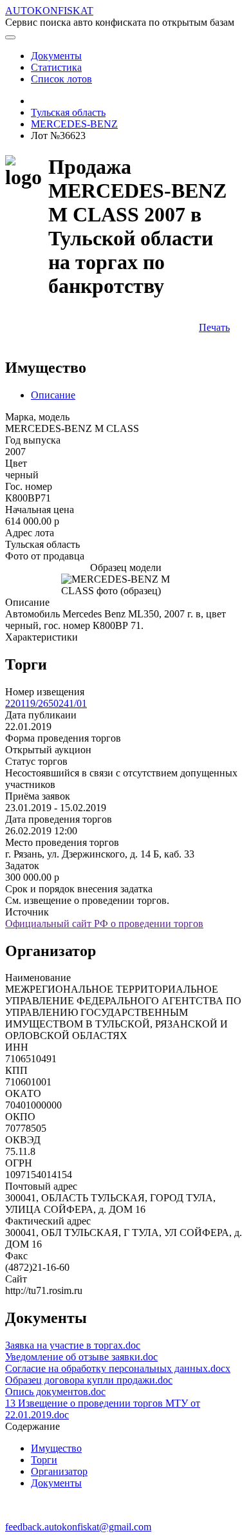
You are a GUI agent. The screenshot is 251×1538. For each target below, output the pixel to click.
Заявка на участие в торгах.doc (72, 1345)
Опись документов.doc (55, 1391)
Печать (214, 327)
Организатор (59, 1471)
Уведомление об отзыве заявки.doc (81, 1356)
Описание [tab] (53, 394)
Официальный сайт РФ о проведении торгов (104, 923)
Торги (44, 1459)
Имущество (56, 1448)
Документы (56, 1482)
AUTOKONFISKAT (49, 10)
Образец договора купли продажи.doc (88, 1379)
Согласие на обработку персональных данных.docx (117, 1368)
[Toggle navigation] (10, 37)
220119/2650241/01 (46, 703)
